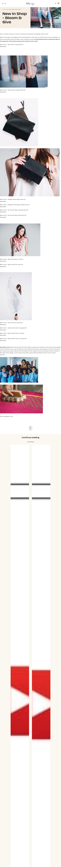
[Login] (55, 3)
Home (3, 9)
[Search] (5, 3)
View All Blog (30, 442)
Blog (7, 9)
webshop (38, 34)
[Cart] (58, 3)
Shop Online (3, 261)
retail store (31, 34)
